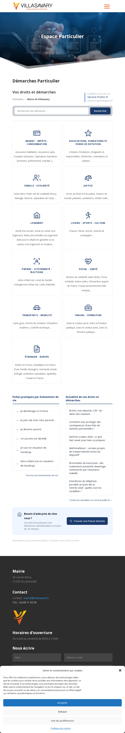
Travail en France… (35, 378)
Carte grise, (19, 323)
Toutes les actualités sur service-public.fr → (90, 500)
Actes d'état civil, (26, 280)
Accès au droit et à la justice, (81, 193)
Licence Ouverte (71, 540)
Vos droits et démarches (34, 92)
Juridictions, (89, 198)
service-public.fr (41, 540)
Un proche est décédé (31, 438)
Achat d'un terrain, (25, 230)
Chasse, (73, 230)
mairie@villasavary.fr (36, 598)
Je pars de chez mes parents (35, 420)
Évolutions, (85, 152)
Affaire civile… (102, 198)
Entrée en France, (24, 364)
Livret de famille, (44, 280)
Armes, (90, 230)
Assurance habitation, (26, 152)
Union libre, (20, 193)
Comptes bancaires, (24, 156)
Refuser (62, 711)
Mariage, (19, 198)
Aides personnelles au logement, (41, 235)
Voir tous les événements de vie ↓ (42, 475)
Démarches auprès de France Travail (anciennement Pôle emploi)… (88, 286)
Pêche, (82, 230)
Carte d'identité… (48, 284)
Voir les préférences (62, 720)
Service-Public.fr (97, 97)
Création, (74, 152)
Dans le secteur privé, (78, 323)
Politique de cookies (61, 728)
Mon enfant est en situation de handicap (35, 463)
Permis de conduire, (36, 323)
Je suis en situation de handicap (31, 450)
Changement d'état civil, (26, 284)
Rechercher (100, 110)
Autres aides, (82, 281)
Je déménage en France (32, 411)
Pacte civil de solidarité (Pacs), (41, 193)
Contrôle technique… (40, 327)
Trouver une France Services (89, 521)
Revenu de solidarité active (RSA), (83, 277)
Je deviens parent (28, 429)
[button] (120, 670)
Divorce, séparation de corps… (40, 198)
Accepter (62, 702)
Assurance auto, (46, 152)
